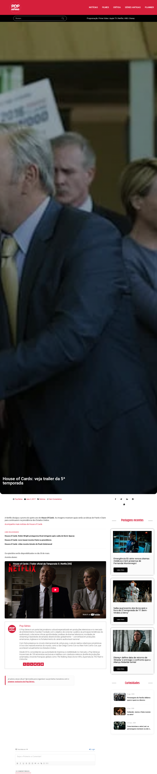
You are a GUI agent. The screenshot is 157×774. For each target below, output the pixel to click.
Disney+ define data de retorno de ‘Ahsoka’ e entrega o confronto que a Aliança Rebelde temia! (132, 659)
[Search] (62, 18)
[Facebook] (42, 664)
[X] (24, 664)
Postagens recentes (132, 520)
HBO (126, 18)
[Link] (41, 763)
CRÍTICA (117, 7)
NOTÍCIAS (93, 7)
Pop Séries (24, 626)
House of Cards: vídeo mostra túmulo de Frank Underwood (28, 544)
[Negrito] (17, 763)
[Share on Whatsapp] (124, 504)
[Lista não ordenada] (32, 763)
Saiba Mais (120, 570)
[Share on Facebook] (115, 499)
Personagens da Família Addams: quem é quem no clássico (139, 699)
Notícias (42, 499)
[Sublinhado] (23, 763)
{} (44, 763)
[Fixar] (26, 763)
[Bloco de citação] (35, 763)
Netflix (120, 18)
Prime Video (103, 18)
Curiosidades (132, 683)
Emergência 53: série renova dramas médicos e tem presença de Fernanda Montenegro (131, 560)
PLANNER (149, 7)
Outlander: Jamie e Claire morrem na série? (139, 713)
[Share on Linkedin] (127, 499)
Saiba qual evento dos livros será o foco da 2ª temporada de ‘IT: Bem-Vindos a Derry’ (130, 610)
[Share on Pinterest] (133, 499)
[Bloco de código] (38, 763)
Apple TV (113, 18)
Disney (132, 18)
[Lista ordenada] (29, 763)
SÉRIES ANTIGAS (133, 7)
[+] (47, 763)
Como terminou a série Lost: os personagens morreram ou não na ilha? (139, 727)
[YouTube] (35, 664)
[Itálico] (20, 763)
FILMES (105, 7)
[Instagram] (28, 664)
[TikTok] (38, 664)
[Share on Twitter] (121, 499)
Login (93, 749)
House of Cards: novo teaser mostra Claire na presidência (28, 540)
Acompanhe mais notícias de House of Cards (23, 524)
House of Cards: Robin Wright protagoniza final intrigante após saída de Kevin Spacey (39, 536)
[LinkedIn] (31, 664)
